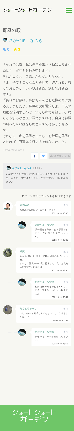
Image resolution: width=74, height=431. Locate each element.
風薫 (22, 251)
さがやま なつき (26, 40)
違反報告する (61, 155)
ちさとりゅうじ (28, 308)
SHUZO (24, 204)
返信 (66, 205)
